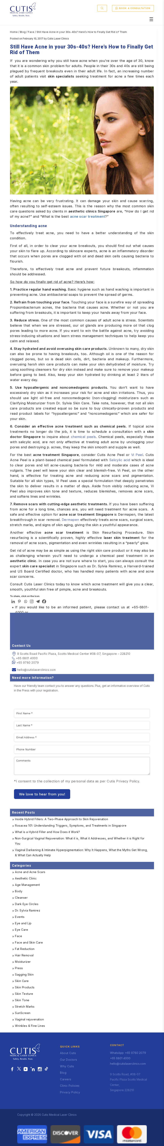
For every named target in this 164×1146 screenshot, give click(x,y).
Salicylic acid (119, 460)
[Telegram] (38, 601)
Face (31, 31)
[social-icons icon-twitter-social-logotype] (19, 1069)
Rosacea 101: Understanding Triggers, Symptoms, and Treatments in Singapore (70, 825)
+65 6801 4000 (27, 658)
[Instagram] (31, 601)
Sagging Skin (24, 974)
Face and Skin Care (29, 942)
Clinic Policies (70, 1085)
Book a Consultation (134, 8)
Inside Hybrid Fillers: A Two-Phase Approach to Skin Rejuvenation (61, 819)
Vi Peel (137, 455)
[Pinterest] (19, 601)
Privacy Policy (70, 1092)
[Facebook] (44, 601)
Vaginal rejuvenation (29, 1019)
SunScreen (23, 1013)
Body (18, 891)
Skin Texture (24, 993)
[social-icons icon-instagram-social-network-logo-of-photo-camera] (40, 1069)
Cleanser (21, 897)
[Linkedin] (13, 601)
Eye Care (21, 929)
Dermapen (70, 520)
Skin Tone (22, 1000)
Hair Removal (24, 955)
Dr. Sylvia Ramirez (27, 910)
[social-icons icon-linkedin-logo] (32, 1069)
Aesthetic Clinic (26, 878)
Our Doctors (68, 1059)
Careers (65, 1079)
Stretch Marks (25, 1006)
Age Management (27, 884)
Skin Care (22, 981)
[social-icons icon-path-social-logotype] (46, 1069)
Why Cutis (67, 1066)
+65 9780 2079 (28, 662)
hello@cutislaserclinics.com (36, 669)
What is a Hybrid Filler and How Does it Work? (47, 832)
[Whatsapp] (25, 601)
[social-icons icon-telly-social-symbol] (25, 1069)
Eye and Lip (23, 923)
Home (14, 31)
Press (19, 968)
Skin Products (25, 987)
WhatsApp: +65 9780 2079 (128, 1052)
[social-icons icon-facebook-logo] (12, 1069)
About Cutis (68, 1053)
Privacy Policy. (128, 781)
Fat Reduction (25, 949)
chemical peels (83, 437)
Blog (23, 31)
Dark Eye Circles (26, 904)
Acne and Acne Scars (30, 872)
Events (19, 917)
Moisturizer (23, 961)
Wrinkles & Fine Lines (30, 1025)
